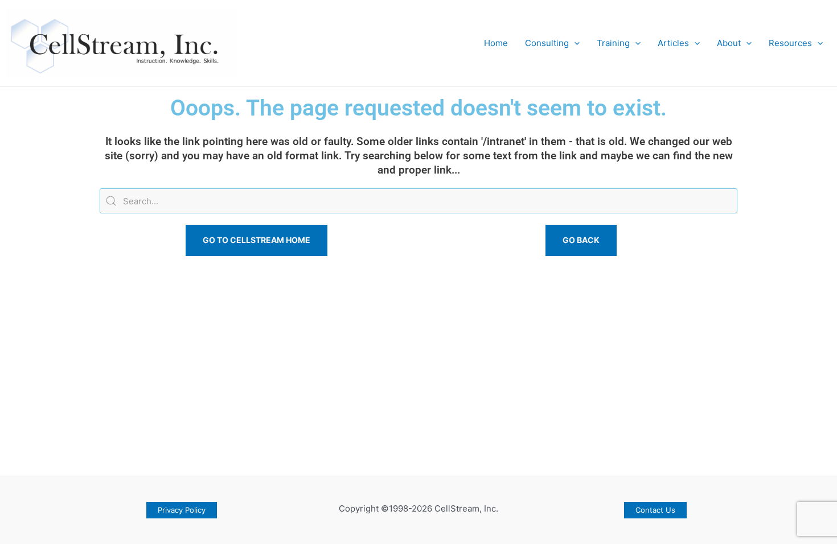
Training (613, 43)
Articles (673, 43)
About (729, 43)
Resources (790, 43)
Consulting (547, 43)
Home (496, 43)
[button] (574, 43)
